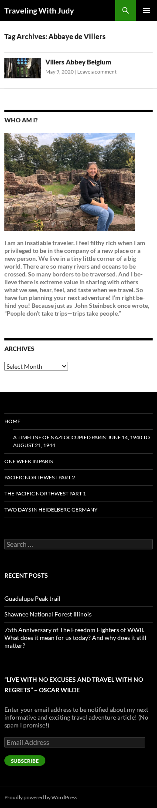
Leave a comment (96, 71)
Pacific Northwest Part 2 (39, 477)
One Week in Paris (28, 461)
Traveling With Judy (39, 10)
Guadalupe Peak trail (32, 598)
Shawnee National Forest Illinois (48, 614)
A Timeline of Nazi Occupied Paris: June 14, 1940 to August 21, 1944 (81, 441)
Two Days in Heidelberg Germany (51, 509)
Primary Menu (146, 10)
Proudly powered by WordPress (40, 797)
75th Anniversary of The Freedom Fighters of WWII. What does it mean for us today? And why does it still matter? (75, 637)
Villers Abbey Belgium (78, 62)
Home (12, 421)
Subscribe (25, 761)
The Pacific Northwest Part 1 (45, 493)
